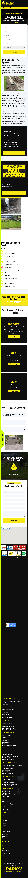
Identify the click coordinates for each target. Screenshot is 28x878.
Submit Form (14, 52)
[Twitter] (5, 841)
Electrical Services (8, 776)
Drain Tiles (5, 720)
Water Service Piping (8, 732)
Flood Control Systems (9, 762)
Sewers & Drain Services (9, 698)
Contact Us (5, 846)
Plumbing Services (8, 788)
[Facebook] (3, 841)
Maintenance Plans (8, 750)
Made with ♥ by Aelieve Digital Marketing (14, 873)
